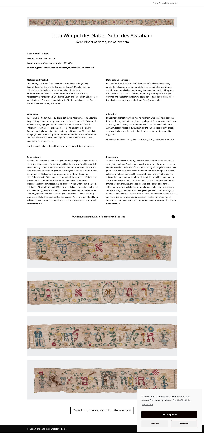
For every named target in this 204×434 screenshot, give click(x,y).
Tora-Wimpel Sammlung (165, 3)
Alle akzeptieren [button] (169, 414)
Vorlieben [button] (184, 424)
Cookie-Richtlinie (181, 400)
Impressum (147, 404)
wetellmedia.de (59, 428)
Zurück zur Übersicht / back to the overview (102, 410)
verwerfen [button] (154, 424)
